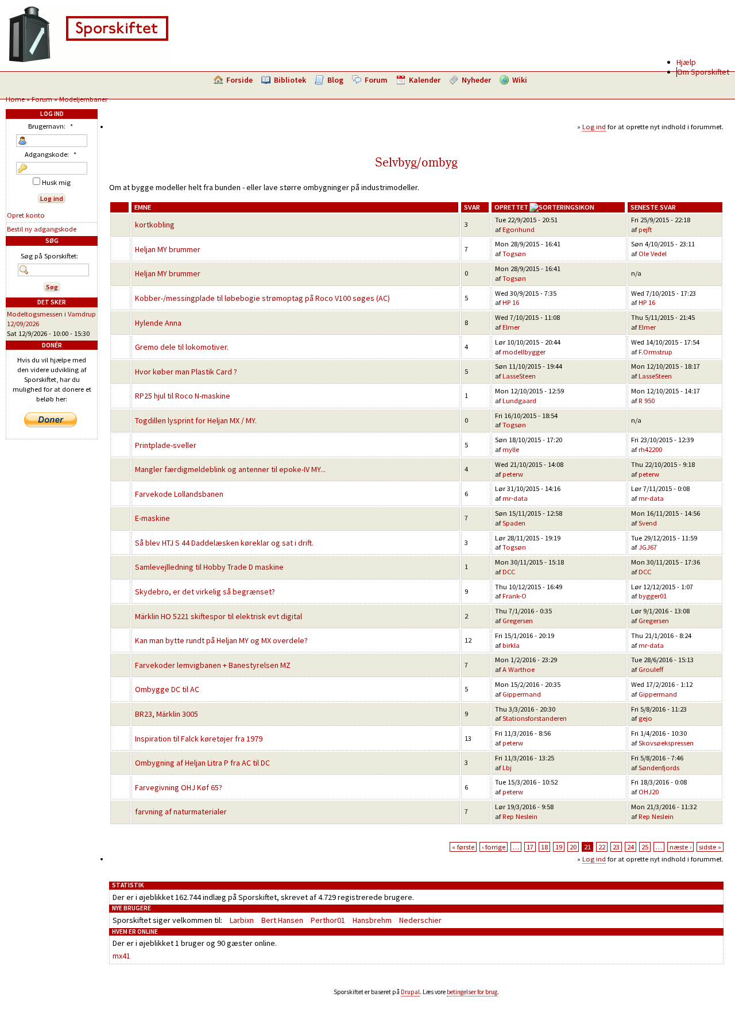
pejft (645, 229)
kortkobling (155, 224)
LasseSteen (519, 376)
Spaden (513, 523)
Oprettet (511, 207)
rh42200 (650, 449)
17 (530, 847)
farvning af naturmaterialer (181, 811)
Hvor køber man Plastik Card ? (186, 371)
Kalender (424, 80)
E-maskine (152, 518)
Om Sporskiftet (703, 72)
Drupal (410, 992)
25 (644, 847)
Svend (648, 523)
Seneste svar (653, 207)
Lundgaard (519, 400)
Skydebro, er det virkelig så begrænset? (205, 591)
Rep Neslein (519, 816)
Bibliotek (290, 80)
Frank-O (514, 596)
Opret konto (26, 215)
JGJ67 (648, 547)
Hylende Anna (158, 323)
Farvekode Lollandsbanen (179, 494)
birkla (511, 645)
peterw (512, 474)
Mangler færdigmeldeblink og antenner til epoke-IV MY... (230, 469)
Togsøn (514, 253)
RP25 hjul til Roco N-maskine (182, 396)
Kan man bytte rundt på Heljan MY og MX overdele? (221, 640)
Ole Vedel (653, 253)
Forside (239, 80)
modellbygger (524, 351)
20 (573, 847)
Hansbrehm (372, 920)
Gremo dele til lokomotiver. (182, 347)
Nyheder (476, 80)
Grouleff (651, 669)
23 (616, 847)
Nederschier (420, 920)
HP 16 (510, 302)
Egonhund (518, 229)
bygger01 (653, 596)
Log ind (594, 126)
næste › (680, 847)
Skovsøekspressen (666, 743)
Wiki (519, 80)
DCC (508, 571)
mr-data (515, 498)
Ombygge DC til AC (167, 689)
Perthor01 (328, 920)
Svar (472, 207)
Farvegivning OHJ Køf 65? (178, 787)
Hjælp (686, 62)
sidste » (710, 847)
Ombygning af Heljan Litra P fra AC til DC (202, 763)
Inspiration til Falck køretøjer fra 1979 (198, 738)
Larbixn (242, 920)
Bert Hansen (282, 920)
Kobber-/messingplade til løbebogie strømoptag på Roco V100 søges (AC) (262, 298)
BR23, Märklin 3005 (166, 714)
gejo (645, 718)
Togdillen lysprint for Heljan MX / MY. (196, 420)
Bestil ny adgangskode (41, 229)
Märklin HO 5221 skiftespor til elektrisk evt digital (218, 616)
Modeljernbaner (83, 99)
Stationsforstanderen (534, 718)
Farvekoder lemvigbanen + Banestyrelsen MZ (213, 665)
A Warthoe (518, 669)
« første (463, 847)
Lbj (507, 767)
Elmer (511, 327)
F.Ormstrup (655, 351)
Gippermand (521, 694)
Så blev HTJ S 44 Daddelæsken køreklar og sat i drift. (224, 543)
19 (558, 847)
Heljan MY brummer (167, 249)
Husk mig (55, 182)
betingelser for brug (472, 992)
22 (601, 847)
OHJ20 (649, 791)
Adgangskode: (50, 154)
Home (15, 99)
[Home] (88, 60)
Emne (142, 207)
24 (630, 847)
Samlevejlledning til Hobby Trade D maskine (209, 567)
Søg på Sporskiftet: (49, 256)
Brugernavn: (50, 126)
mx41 (121, 956)
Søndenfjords (659, 767)
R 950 (647, 400)
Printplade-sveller (165, 445)
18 (544, 847)
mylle (510, 449)
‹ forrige (493, 847)
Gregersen (517, 620)
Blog (335, 80)
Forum (376, 80)
